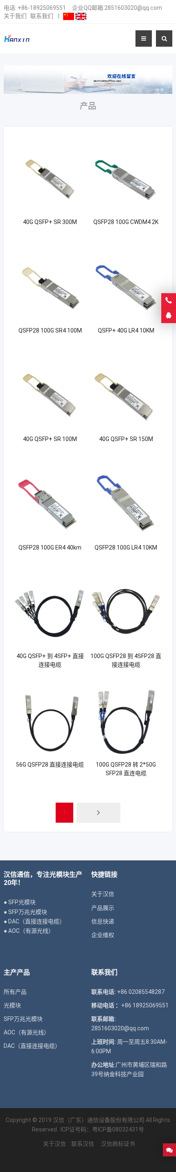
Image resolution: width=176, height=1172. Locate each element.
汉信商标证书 (117, 1143)
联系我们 (41, 16)
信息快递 (102, 921)
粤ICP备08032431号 (118, 1129)
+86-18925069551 (42, 8)
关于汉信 (102, 894)
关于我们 (15, 16)
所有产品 (15, 992)
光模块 (12, 1005)
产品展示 (102, 908)
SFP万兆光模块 (23, 1019)
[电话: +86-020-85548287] (168, 300)
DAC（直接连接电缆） (32, 1046)
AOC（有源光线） (27, 1032)
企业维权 (102, 935)
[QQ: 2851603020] (168, 315)
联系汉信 (82, 1143)
